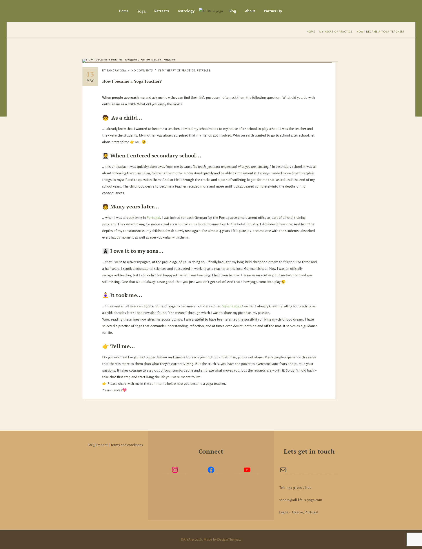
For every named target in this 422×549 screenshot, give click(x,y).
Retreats (161, 11)
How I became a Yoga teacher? (380, 31)
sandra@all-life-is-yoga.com (300, 500)
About (250, 11)
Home (124, 11)
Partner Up (273, 11)
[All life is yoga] (211, 11)
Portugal (153, 217)
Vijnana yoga (231, 306)
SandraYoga (116, 70)
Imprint (102, 445)
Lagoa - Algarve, (291, 512)
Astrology (186, 11)
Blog (232, 11)
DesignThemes (228, 539)
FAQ (91, 445)
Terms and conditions (126, 445)
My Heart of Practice (335, 31)
